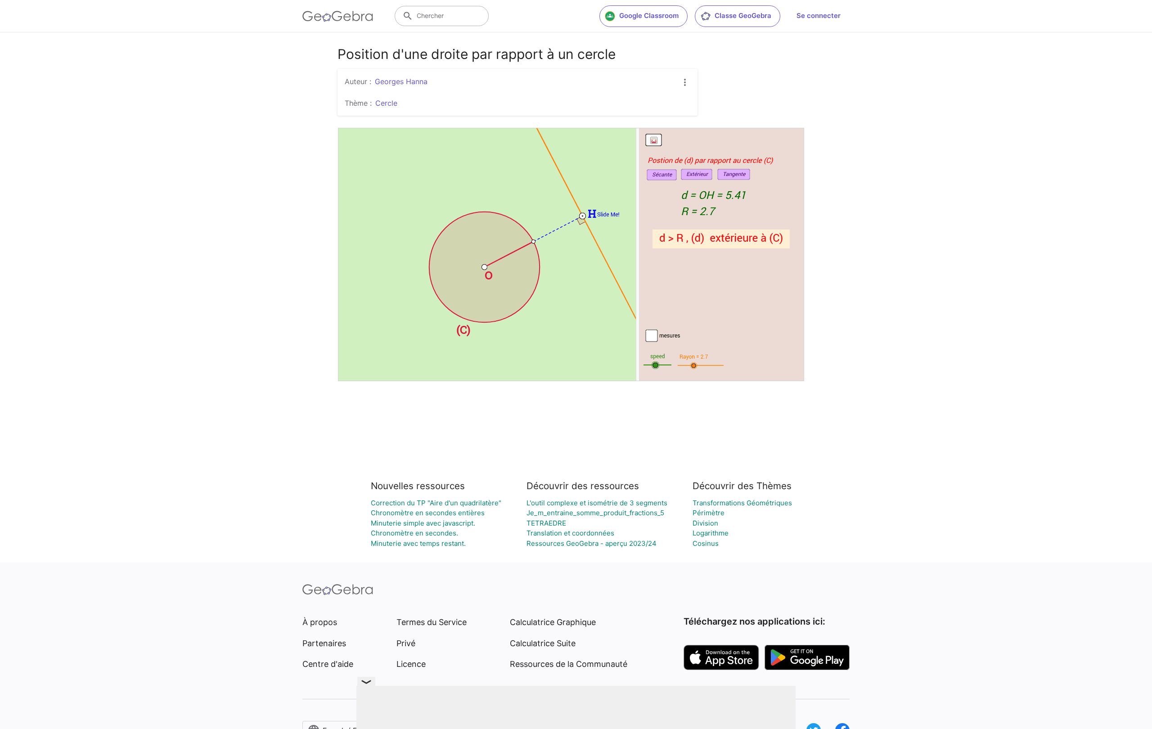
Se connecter (818, 15)
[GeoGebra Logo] (337, 16)
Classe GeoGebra (743, 15)
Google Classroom (649, 15)
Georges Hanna (401, 81)
